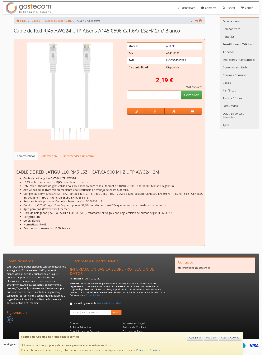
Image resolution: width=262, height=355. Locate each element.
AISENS (170, 46)
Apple (226, 125)
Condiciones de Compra (85, 331)
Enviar (116, 312)
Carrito (249, 8)
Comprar (191, 95)
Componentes (231, 29)
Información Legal (133, 323)
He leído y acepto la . (97, 303)
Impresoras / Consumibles (239, 60)
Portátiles (229, 36)
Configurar (195, 337)
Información (49, 156)
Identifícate (188, 8)
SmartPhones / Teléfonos (239, 44)
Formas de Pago (132, 331)
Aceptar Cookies (230, 337)
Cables (227, 83)
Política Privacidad (81, 327)
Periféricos (229, 90)
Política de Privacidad (95, 295)
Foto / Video (230, 106)
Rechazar (211, 337)
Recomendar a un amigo (78, 156)
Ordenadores (231, 21)
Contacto (210, 8)
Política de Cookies (148, 350)
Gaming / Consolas (234, 75)
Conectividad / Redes (236, 67)
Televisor (228, 52)
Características (26, 156)
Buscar (230, 8)
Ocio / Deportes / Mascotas (233, 115)
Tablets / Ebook (232, 98)
